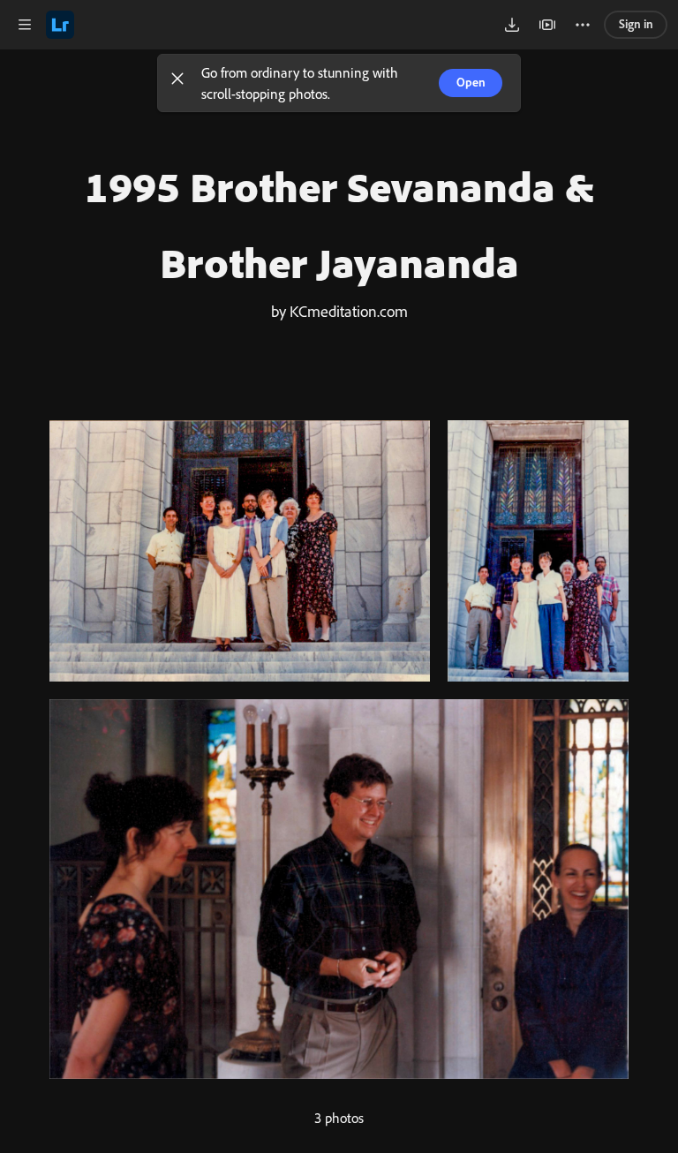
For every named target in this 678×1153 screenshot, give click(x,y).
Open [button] (471, 82)
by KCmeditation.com (339, 310)
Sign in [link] (636, 24)
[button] (177, 83)
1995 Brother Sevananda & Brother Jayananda (339, 224)
